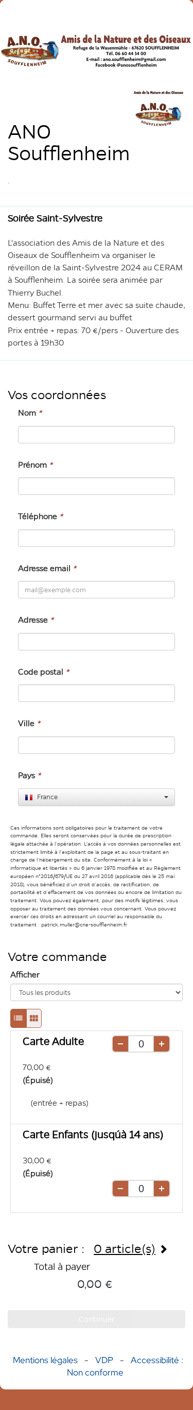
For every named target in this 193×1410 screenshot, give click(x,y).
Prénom (35, 465)
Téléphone (40, 516)
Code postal (43, 672)
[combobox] (96, 797)
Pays (29, 775)
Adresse (36, 620)
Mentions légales (45, 1360)
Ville (29, 723)
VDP (105, 1360)
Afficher (25, 974)
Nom (30, 413)
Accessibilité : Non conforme (125, 1366)
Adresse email (47, 568)
